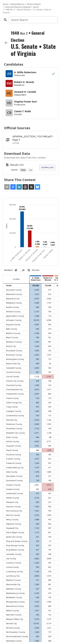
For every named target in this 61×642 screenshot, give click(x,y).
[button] (23, 170)
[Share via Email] (7, 187)
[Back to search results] (6, 42)
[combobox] (33, 19)
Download (47, 167)
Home (5, 4)
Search (36, 7)
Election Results (34, 4)
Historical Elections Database (17, 7)
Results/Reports (17, 4)
